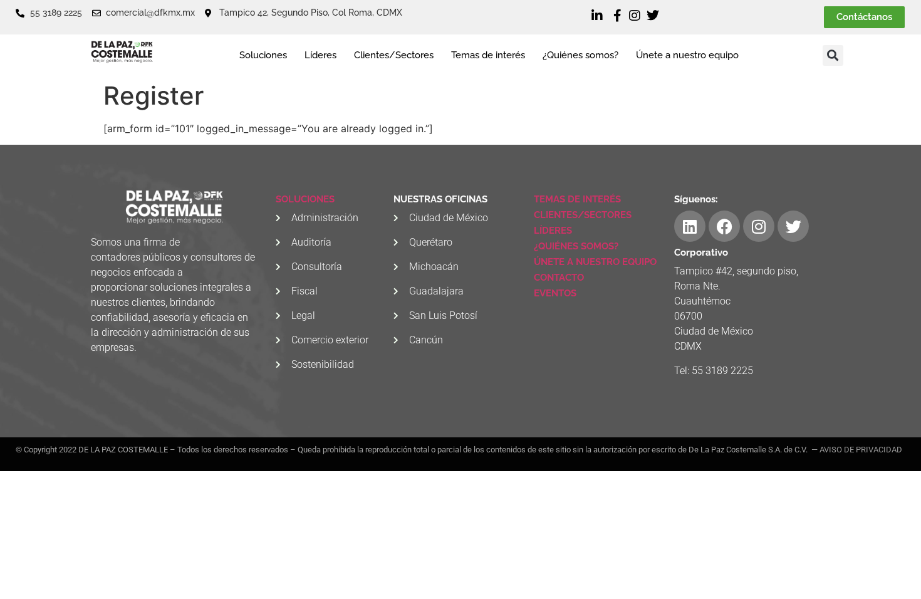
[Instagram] (758, 226)
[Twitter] (793, 226)
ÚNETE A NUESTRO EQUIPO (595, 262)
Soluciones (263, 55)
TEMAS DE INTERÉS (577, 199)
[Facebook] (724, 226)
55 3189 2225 (722, 371)
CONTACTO (559, 277)
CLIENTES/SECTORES (583, 215)
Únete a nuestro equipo (687, 55)
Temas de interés (488, 55)
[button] (833, 55)
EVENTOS (555, 293)
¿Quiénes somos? (580, 55)
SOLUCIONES (305, 199)
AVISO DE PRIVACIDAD (861, 449)
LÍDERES (553, 230)
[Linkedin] (689, 226)
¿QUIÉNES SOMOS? (576, 246)
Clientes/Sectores (394, 55)
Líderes (320, 55)
